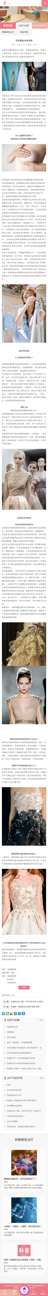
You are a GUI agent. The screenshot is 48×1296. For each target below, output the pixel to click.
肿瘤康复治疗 (8, 32)
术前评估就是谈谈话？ (16, 1116)
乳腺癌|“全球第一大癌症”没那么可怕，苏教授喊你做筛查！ (25, 1069)
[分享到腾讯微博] (19, 1013)
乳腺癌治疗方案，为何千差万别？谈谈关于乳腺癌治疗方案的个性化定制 (28, 1002)
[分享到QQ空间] (15, 1013)
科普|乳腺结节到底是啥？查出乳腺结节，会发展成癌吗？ (25, 1048)
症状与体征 (11, 1037)
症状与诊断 (24, 25)
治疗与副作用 (40, 25)
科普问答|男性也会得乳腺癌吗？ (20, 1053)
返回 (24, 987)
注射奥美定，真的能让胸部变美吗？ (21, 1127)
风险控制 (24, 32)
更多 (41, 1020)
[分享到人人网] (23, 1013)
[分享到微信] (7, 1013)
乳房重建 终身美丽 (14, 1106)
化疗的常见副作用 (14, 1090)
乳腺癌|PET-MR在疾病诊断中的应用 (21, 1063)
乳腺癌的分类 (12, 1027)
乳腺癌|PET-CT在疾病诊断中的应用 (21, 1058)
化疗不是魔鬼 (12, 1121)
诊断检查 (10, 1032)
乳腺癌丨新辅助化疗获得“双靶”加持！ (26, 1007)
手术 (13, 995)
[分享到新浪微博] (11, 1013)
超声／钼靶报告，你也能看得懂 (19, 1043)
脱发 (9, 1085)
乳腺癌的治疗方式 (14, 1095)
